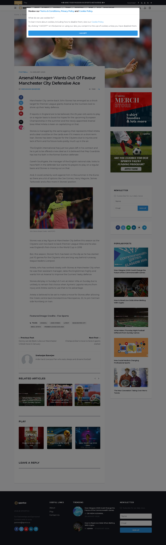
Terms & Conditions (50, 11)
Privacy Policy (67, 11)
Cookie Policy (85, 11)
